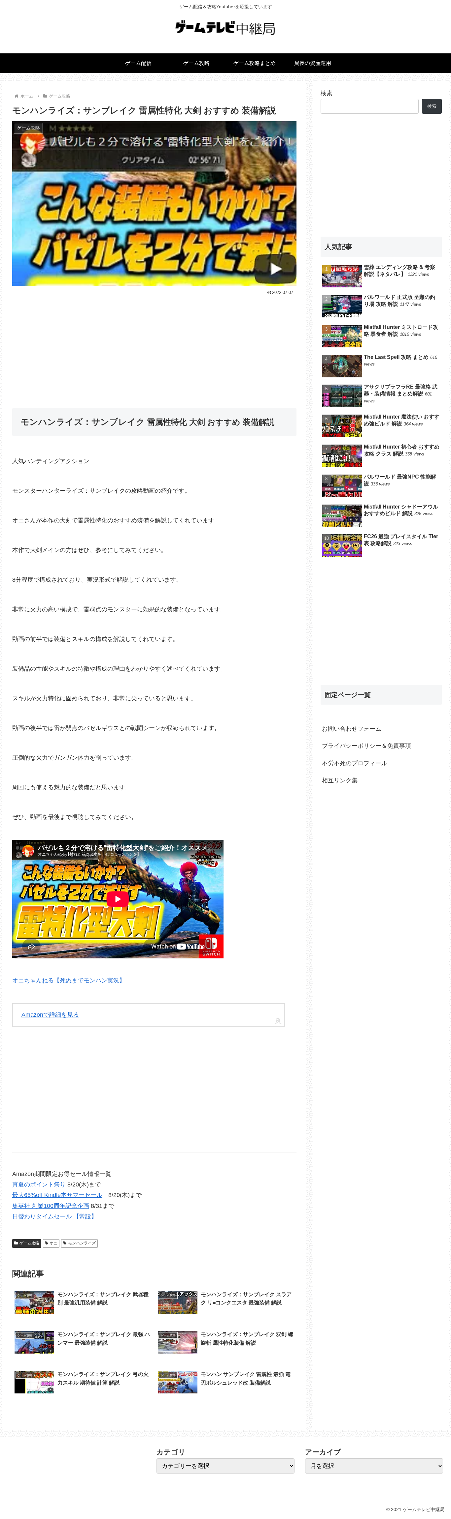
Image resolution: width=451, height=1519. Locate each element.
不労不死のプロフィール (354, 763)
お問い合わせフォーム (351, 728)
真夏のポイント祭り (39, 1184)
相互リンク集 (340, 780)
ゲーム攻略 (29, 1243)
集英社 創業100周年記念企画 (50, 1206)
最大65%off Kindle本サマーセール (57, 1195)
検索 (326, 93)
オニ (53, 1243)
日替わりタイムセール (42, 1216)
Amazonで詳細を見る (50, 1014)
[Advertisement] (154, 347)
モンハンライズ (82, 1243)
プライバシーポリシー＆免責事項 (366, 746)
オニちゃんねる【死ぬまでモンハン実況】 (68, 980)
